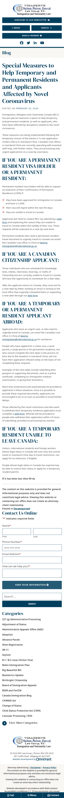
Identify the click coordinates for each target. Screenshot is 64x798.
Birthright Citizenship (14, 680)
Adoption (7, 634)
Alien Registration (12, 644)
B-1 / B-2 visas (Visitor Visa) (17, 660)
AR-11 (5, 649)
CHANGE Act (9, 700)
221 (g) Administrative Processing (21, 619)
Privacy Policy (49, 767)
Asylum (6, 654)
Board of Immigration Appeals (19, 685)
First (4, 536)
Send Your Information (30, 584)
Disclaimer (35, 767)
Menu (17, 28)
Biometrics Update (13, 675)
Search (45, 28)
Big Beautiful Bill (11, 670)
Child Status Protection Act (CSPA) (21, 710)
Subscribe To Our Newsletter (30, 20)
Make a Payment (30, 35)
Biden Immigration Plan (16, 665)
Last (35, 536)
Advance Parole (11, 639)
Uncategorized (22, 508)
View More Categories (23, 723)
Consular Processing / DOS (17, 715)
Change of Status (12, 705)
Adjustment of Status (14, 624)
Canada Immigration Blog (17, 695)
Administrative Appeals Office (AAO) (22, 629)
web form (33, 295)
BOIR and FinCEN (11, 690)
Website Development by (32, 759)
